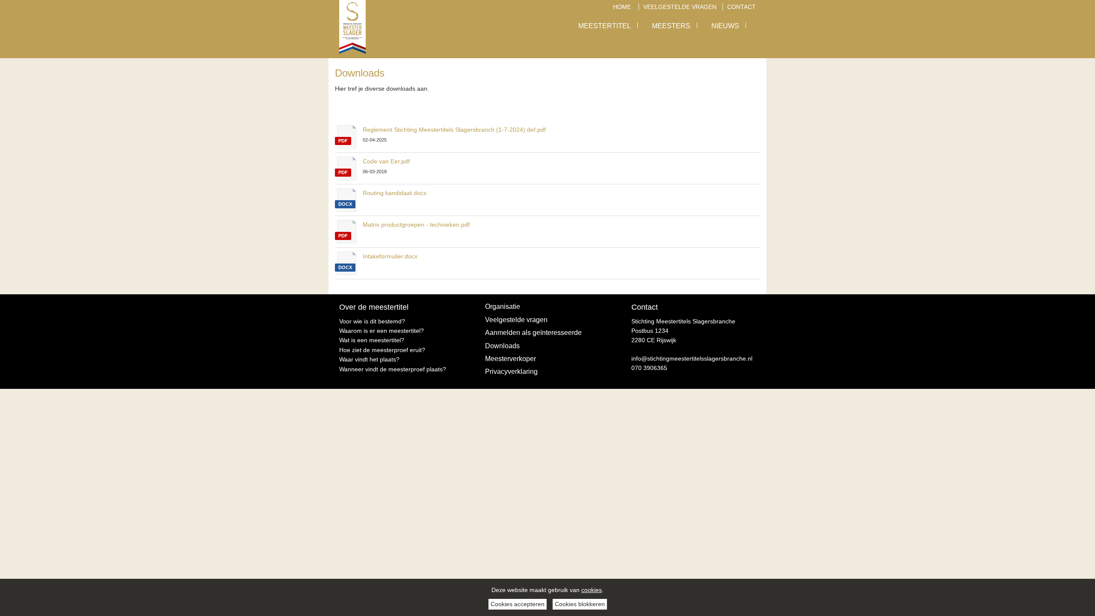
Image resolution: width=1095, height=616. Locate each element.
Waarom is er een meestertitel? (381, 330)
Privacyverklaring (511, 371)
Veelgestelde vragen (516, 319)
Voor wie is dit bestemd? (372, 321)
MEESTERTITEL (604, 26)
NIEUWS (725, 26)
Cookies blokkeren (580, 604)
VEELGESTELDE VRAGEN (679, 6)
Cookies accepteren (518, 604)
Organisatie (502, 306)
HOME (623, 6)
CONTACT (741, 6)
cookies (591, 589)
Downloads (502, 345)
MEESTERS (671, 26)
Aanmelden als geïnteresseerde (533, 332)
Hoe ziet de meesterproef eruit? (382, 349)
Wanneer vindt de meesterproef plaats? (392, 369)
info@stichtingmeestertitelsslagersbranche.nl (691, 358)
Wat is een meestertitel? (371, 340)
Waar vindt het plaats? (369, 359)
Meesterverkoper (510, 358)
